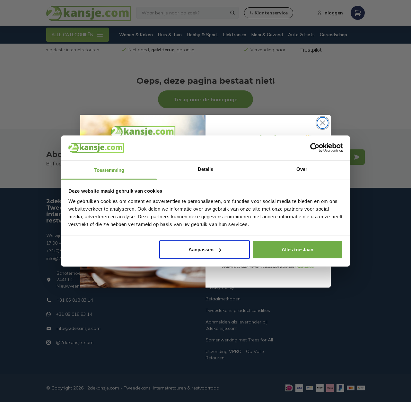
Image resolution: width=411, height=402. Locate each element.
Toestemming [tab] (109, 169)
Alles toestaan (297, 249)
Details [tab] (206, 169)
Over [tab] (301, 169)
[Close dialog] (322, 123)
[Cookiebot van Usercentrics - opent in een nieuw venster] (315, 148)
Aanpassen (201, 249)
